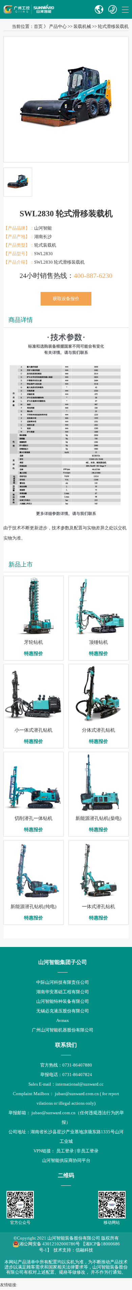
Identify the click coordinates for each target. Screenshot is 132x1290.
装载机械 (82, 26)
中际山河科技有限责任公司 (62, 982)
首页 (38, 26)
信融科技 (84, 1250)
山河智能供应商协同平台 (66, 1160)
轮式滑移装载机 (113, 26)
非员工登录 (87, 1150)
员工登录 (65, 1150)
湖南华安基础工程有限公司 (62, 991)
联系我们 (66, 1045)
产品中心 (58, 26)
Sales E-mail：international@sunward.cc (66, 1084)
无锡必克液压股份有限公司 (62, 1010)
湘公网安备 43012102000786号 (49, 1243)
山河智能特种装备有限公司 (62, 1001)
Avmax (62, 1020)
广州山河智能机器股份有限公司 (62, 1029)
